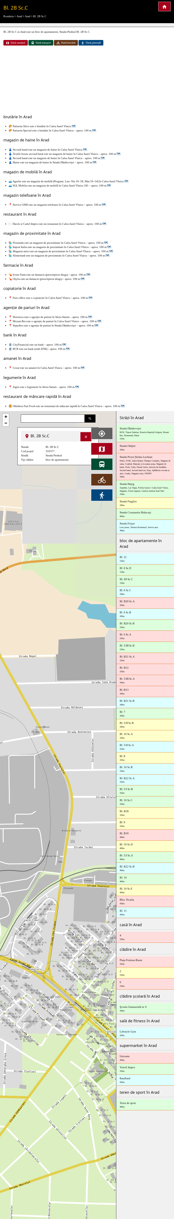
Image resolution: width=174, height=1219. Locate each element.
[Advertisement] (87, 80)
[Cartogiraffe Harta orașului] (164, 6)
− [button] (5, 423)
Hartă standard (18, 42)
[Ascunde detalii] (86, 436)
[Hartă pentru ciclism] (102, 480)
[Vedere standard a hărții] (102, 449)
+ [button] (5, 416)
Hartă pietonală (93, 42)
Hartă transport (43, 42)
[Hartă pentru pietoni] (102, 495)
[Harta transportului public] (102, 464)
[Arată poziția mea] (102, 433)
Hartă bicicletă (68, 42)
